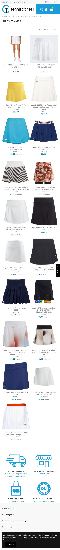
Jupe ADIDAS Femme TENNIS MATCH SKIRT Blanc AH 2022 (16, 229)
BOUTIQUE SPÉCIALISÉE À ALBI (14, 2)
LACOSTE (44, 111)
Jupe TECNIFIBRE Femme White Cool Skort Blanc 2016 (44, 393)
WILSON (16, 272)
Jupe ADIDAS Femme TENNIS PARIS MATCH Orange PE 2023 (44, 188)
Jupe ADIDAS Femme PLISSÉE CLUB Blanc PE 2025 (44, 66)
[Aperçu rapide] (16, 62)
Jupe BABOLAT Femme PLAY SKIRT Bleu (16, 393)
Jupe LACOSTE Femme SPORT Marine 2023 (44, 148)
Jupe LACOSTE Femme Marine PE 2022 (16, 309)
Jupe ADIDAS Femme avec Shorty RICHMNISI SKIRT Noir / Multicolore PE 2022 (44, 310)
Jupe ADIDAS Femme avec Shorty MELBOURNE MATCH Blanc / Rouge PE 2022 (16, 352)
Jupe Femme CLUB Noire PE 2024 (44, 228)
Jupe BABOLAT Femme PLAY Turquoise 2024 (16, 148)
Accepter (11, 545)
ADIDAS (44, 69)
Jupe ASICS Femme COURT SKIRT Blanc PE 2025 (16, 66)
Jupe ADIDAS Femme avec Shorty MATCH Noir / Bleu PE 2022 (44, 269)
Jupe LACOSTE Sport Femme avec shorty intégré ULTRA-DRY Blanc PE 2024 (44, 107)
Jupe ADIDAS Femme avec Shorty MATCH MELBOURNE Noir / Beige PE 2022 (44, 352)
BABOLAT (16, 151)
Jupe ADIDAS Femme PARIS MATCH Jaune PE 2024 (16, 106)
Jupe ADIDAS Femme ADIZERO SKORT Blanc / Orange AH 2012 (16, 433)
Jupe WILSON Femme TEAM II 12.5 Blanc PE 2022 (16, 269)
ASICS (16, 69)
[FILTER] (58, 275)
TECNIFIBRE (44, 396)
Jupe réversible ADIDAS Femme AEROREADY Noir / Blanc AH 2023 (16, 188)
